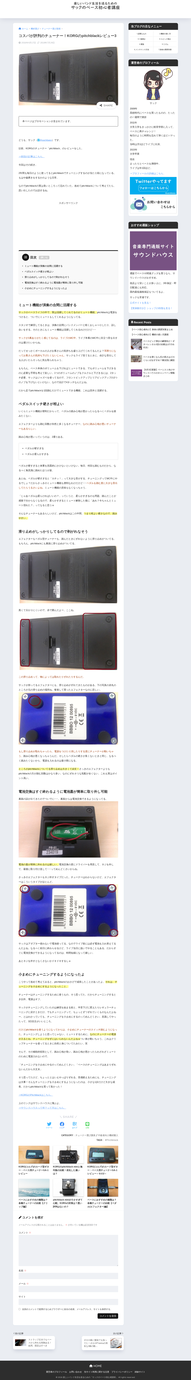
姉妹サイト (140, 1372)
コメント (25, 1232)
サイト (22, 1296)
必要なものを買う (61, 14)
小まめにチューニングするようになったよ (46, 288)
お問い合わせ (142, 14)
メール (24, 1283)
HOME (45, 14)
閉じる (44, 257)
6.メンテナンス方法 (141, 49)
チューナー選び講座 (85, 1135)
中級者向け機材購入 (108, 1135)
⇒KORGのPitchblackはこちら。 (36, 1095)
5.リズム (165, 44)
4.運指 (141, 44)
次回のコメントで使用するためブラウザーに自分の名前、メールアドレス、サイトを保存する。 (67, 1309)
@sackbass (45, 140)
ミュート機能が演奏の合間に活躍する (44, 266)
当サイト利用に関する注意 (96, 1372)
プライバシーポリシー (121, 1372)
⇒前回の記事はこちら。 (32, 156)
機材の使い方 (80, 14)
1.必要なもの (141, 34)
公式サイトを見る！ (140, 302)
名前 (22, 1270)
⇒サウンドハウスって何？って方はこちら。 (42, 1108)
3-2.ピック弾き (165, 39)
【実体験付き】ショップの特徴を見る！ (151, 308)
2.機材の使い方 (165, 34)
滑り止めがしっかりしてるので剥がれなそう (47, 277)
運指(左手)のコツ (99, 14)
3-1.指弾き (142, 39)
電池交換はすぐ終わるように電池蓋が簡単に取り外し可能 (54, 282)
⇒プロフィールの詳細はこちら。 (148, 173)
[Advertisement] (68, 224)
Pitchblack (112, 1140)
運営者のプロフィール (56, 1372)
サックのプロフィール (121, 14)
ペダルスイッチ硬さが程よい (39, 271)
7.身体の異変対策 (165, 49)
